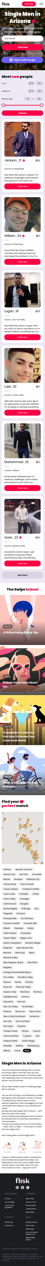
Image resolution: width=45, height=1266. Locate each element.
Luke (8, 386)
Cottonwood (9, 903)
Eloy (36, 908)
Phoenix (29, 982)
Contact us (9, 1226)
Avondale (36, 874)
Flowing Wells (9, 918)
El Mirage (26, 908)
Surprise (21, 1026)
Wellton (19, 1045)
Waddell (7, 1045)
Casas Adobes (10, 889)
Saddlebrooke (10, 996)
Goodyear (26, 933)
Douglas (24, 903)
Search (22, 113)
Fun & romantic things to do (32, 1233)
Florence (21, 913)
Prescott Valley (23, 987)
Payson (7, 982)
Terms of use (31, 1202)
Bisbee (6, 879)
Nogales (7, 967)
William (10, 236)
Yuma (17, 1050)
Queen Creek (9, 991)
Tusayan (27, 1036)
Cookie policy (31, 1209)
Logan (9, 311)
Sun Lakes (8, 1026)
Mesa (31, 952)
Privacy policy (31, 1205)
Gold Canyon (9, 933)
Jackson (10, 160)
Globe (30, 928)
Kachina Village (32, 943)
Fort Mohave (27, 918)
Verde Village (28, 1040)
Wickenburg (33, 1045)
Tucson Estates (10, 1036)
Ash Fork (24, 874)
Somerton (34, 1016)
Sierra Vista (35, 1011)
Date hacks (30, 1226)
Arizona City (9, 874)
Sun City (7, 1021)
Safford (25, 996)
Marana (7, 952)
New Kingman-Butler (13, 962)
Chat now (22, 186)
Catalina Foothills (30, 889)
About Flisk (30, 1199)
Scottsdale (27, 1006)
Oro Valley (8, 977)
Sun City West (22, 1021)
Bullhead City (33, 879)
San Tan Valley (10, 1006)
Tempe (25, 1031)
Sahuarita (8, 1001)
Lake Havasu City (24, 947)
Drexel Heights (10, 908)
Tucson (36, 1031)
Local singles (9, 1202)
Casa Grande (27, 884)
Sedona (7, 1011)
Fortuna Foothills (11, 923)
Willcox (6, 1050)
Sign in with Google (24, 59)
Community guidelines (9, 1206)
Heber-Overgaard (12, 943)
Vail (37, 1036)
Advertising (30, 1212)
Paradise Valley (25, 977)
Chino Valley (9, 898)
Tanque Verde (10, 1031)
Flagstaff (7, 913)
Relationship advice (30, 1239)
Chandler (23, 894)
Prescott (7, 987)
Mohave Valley (10, 957)
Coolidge (24, 898)
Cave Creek (9, 894)
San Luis (21, 1001)
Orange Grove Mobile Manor (17, 972)
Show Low (20, 1011)
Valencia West (10, 1040)
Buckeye (18, 879)
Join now (28, 4)
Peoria (18, 982)
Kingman (7, 947)
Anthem (7, 869)
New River (32, 962)
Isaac (8, 537)
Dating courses (31, 1222)
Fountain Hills (30, 923)
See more (22, 575)
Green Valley (9, 938)
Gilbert (6, 928)
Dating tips (30, 1229)
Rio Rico (37, 991)
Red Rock (24, 991)
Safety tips (9, 1222)
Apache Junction (24, 869)
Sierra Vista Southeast (14, 1016)
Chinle (36, 894)
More (27, 1050)
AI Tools (8, 1199)
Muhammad (14, 462)
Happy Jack (26, 938)
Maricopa (20, 952)
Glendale (18, 928)
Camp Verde (9, 884)
